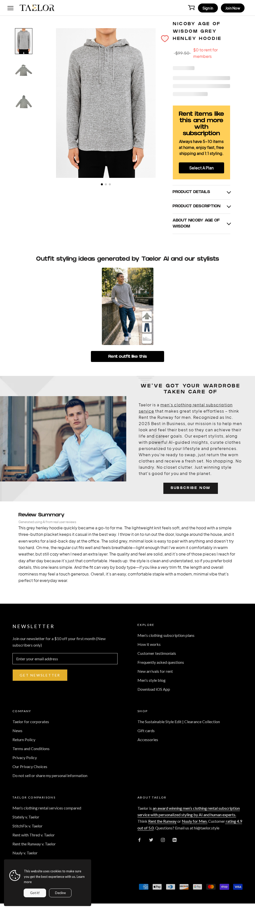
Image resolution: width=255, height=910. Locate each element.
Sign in (207, 8)
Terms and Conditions (31, 748)
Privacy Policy (24, 757)
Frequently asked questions (160, 662)
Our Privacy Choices (29, 766)
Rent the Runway (162, 821)
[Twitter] (151, 839)
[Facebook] (139, 839)
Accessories (147, 739)
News (17, 730)
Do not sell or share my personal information (49, 775)
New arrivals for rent (155, 671)
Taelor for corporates (30, 721)
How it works (149, 644)
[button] (165, 39)
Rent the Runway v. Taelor (34, 843)
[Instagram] (163, 839)
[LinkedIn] (175, 839)
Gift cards (146, 730)
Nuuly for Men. (194, 821)
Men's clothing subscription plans (165, 635)
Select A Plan (201, 167)
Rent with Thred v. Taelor (33, 834)
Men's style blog (151, 680)
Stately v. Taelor (25, 816)
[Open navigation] (10, 7)
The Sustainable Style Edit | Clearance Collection (178, 721)
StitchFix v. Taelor (27, 825)
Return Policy (23, 739)
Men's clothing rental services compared (46, 807)
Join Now (232, 8)
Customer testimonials (156, 653)
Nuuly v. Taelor (25, 852)
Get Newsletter (40, 675)
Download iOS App (153, 689)
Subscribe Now (191, 488)
